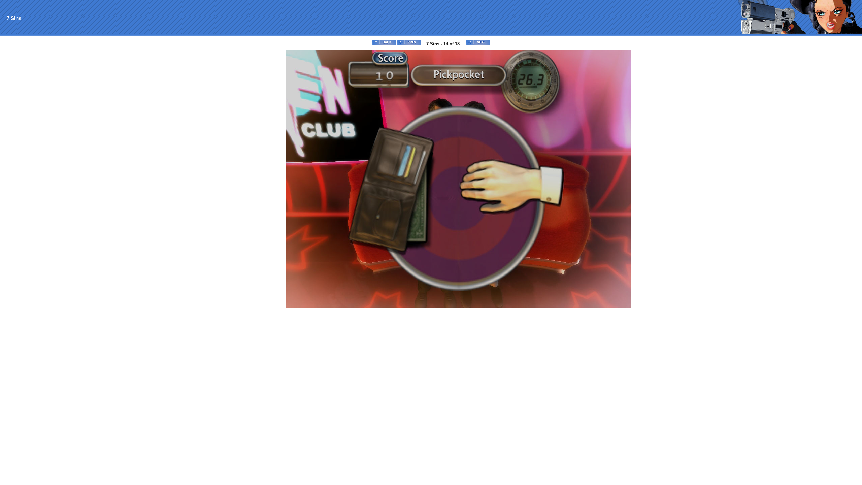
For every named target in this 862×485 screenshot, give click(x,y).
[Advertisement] (28, 150)
